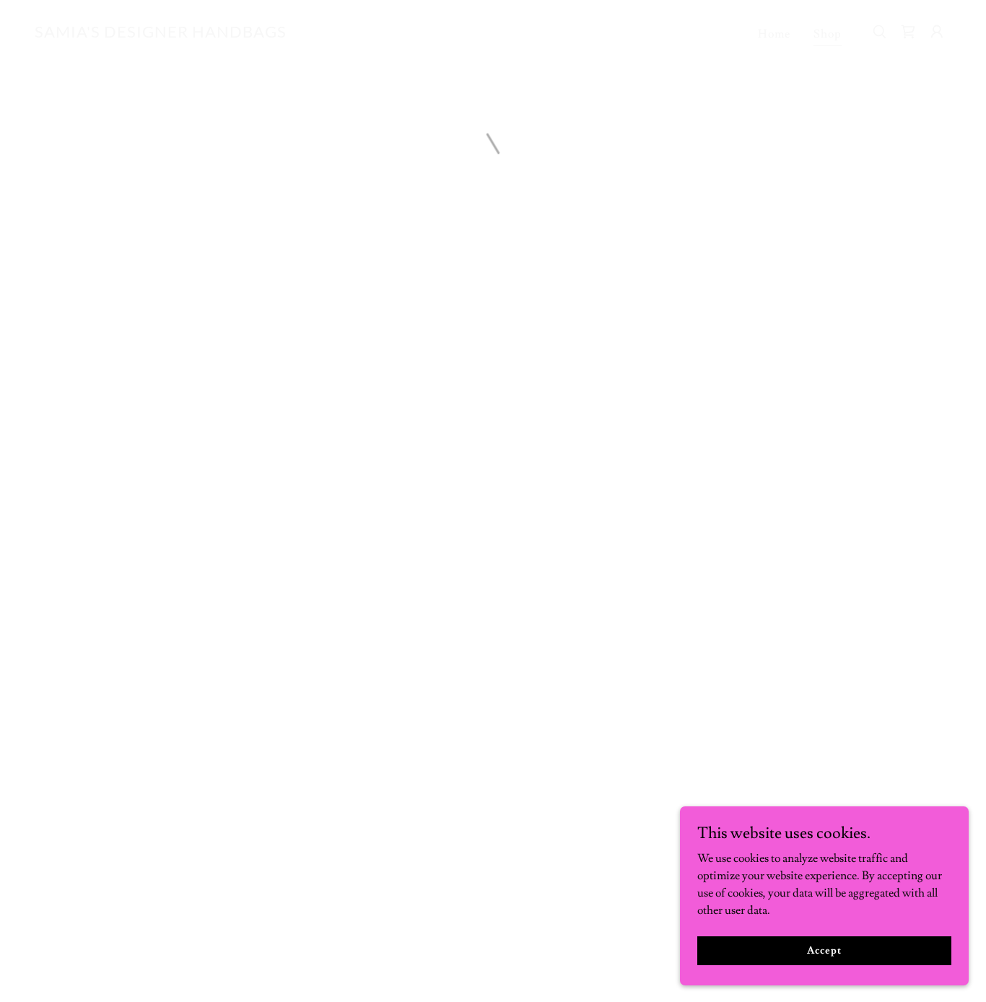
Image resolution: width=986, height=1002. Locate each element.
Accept (824, 950)
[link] (161, 34)
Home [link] (774, 34)
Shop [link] (827, 34)
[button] (936, 31)
